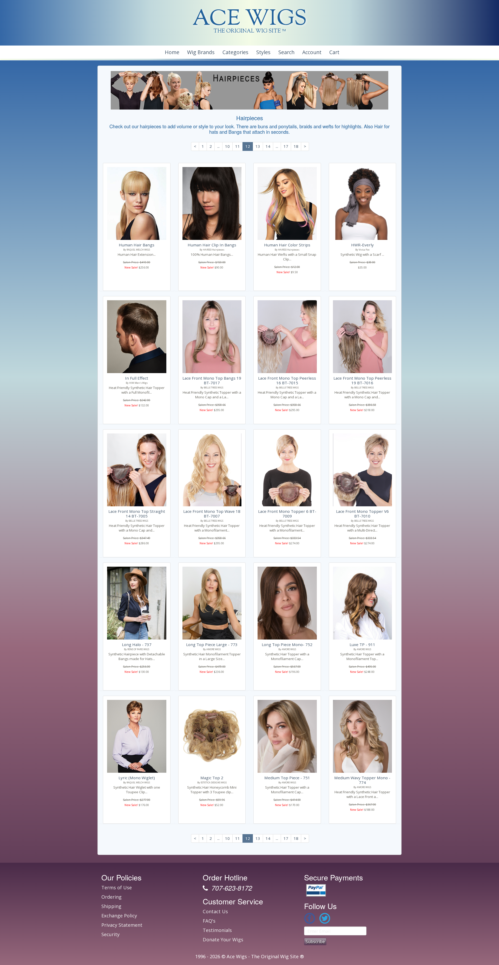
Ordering (111, 897)
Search (286, 52)
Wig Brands (201, 52)
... (218, 146)
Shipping (111, 906)
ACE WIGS (249, 19)
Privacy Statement (121, 925)
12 (247, 146)
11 (237, 146)
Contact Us (215, 911)
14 (268, 146)
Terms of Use (116, 887)
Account (311, 52)
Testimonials (217, 930)
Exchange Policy (119, 915)
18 (296, 146)
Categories (235, 52)
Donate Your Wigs (223, 939)
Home (172, 52)
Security (110, 934)
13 (257, 146)
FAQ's (209, 921)
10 (227, 146)
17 (286, 146)
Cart (334, 52)
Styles (263, 52)
